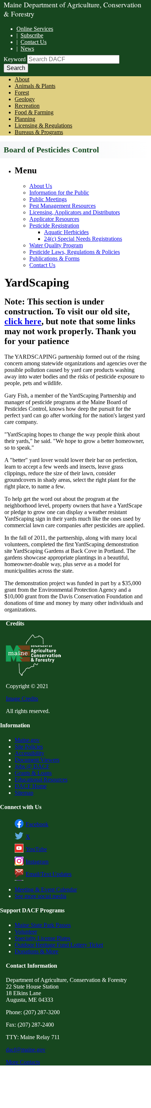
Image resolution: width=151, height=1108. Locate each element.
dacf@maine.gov (25, 1049)
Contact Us (34, 42)
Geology (25, 99)
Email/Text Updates (48, 874)
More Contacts (23, 1062)
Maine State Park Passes (43, 925)
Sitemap (24, 793)
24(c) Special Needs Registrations (83, 239)
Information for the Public (59, 192)
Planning (25, 119)
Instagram (37, 861)
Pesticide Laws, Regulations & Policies (74, 252)
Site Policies (29, 746)
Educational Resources (41, 779)
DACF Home (31, 786)
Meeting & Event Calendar (46, 889)
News (27, 48)
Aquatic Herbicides (66, 232)
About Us (40, 186)
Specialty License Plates (42, 938)
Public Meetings (48, 199)
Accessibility (29, 753)
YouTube (36, 849)
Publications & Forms (54, 258)
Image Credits (22, 698)
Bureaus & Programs (39, 132)
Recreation (27, 106)
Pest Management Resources (62, 206)
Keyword (15, 59)
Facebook (37, 824)
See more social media (40, 896)
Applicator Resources (54, 219)
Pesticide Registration (54, 225)
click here (22, 321)
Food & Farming (34, 112)
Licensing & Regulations (43, 125)
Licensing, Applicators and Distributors (74, 212)
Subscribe (32, 35)
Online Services (34, 29)
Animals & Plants (35, 86)
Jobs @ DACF (32, 766)
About (22, 79)
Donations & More (36, 951)
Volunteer (26, 931)
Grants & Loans (33, 773)
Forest (22, 92)
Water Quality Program (56, 245)
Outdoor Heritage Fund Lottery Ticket (59, 945)
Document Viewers (37, 760)
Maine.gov (27, 740)
